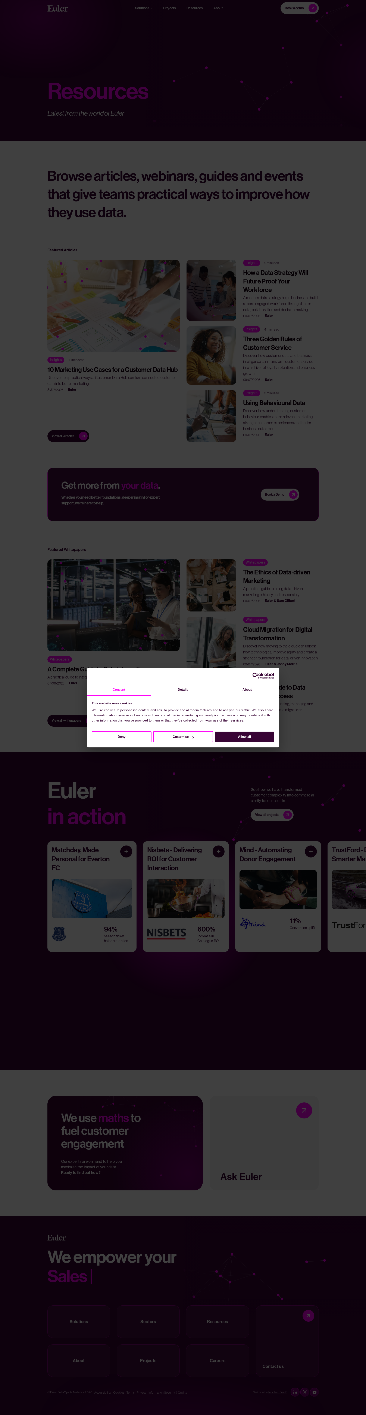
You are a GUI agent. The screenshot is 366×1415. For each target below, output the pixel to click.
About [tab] (247, 689)
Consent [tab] (119, 689)
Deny (121, 736)
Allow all (244, 736)
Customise (181, 736)
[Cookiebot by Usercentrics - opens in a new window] (255, 675)
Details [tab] (183, 689)
